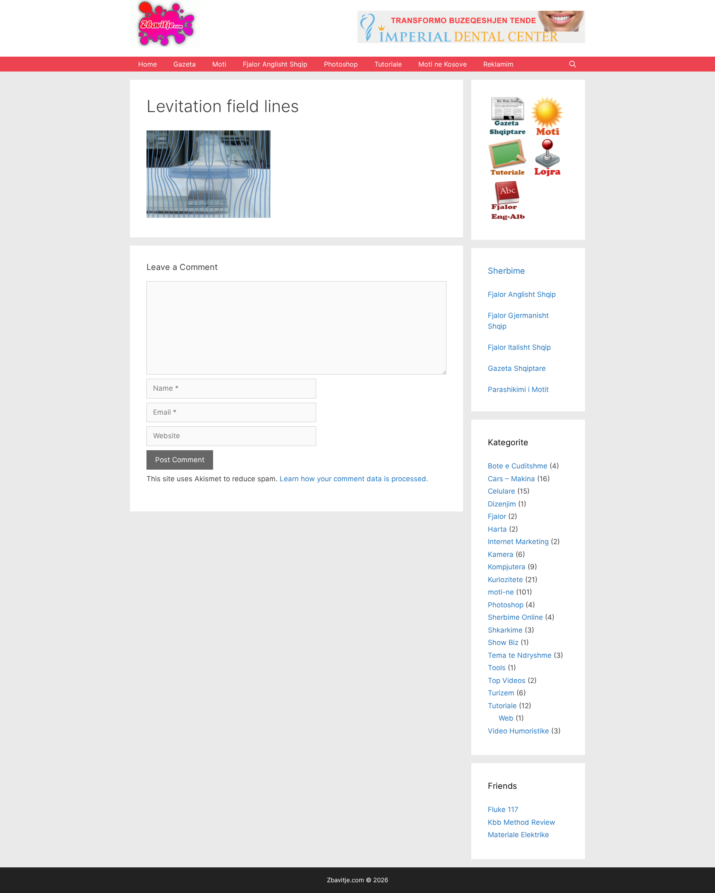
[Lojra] (546, 175)
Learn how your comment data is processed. (354, 479)
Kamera (500, 554)
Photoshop (341, 64)
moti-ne (501, 592)
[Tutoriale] (507, 175)
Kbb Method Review (521, 822)
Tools (497, 668)
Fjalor (497, 516)
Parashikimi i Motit (518, 389)
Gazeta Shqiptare (517, 368)
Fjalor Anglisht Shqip (275, 64)
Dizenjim (502, 504)
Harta (497, 529)
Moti (219, 64)
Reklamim (498, 64)
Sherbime (506, 271)
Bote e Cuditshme (517, 466)
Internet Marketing (518, 541)
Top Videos (506, 680)
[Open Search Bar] (572, 64)
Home (147, 64)
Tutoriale (388, 64)
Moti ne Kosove (442, 64)
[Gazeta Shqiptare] (507, 133)
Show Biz (503, 642)
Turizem (501, 693)
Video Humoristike (518, 731)
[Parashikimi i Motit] (546, 133)
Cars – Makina (511, 479)
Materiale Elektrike (518, 835)
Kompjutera (506, 567)
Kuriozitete (505, 579)
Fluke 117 (503, 809)
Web (506, 718)
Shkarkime (505, 630)
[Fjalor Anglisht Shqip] (507, 218)
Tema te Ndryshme (520, 655)
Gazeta (184, 64)
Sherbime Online (515, 617)
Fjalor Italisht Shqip (519, 347)
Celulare (501, 491)
